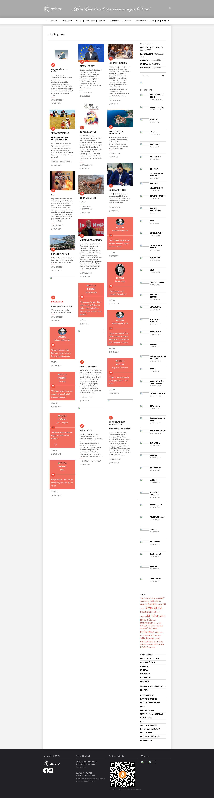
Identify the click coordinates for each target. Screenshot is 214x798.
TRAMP (151, 639)
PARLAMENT (151, 626)
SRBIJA (144, 638)
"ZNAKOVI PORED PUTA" (148, 598)
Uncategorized (57, 100)
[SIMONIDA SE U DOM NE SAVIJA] (144, 360)
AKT (162, 598)
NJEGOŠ (143, 626)
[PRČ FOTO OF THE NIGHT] (144, 98)
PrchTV (165, 21)
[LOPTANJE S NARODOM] (144, 323)
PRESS (142, 629)
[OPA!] (144, 273)
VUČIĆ (161, 642)
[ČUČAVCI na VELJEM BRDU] (144, 421)
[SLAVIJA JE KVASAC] (144, 286)
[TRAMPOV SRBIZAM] (144, 397)
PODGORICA (159, 626)
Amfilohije (144, 604)
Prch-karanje (115, 21)
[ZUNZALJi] (144, 135)
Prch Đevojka (140, 21)
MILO (154, 620)
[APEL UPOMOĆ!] (144, 582)
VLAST (156, 642)
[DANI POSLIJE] (144, 261)
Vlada (151, 642)
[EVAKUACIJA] (144, 446)
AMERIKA (158, 601)
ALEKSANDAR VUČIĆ (147, 601)
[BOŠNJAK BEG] (144, 335)
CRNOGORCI (145, 612)
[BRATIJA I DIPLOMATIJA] (144, 211)
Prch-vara (102, 21)
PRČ (146, 628)
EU (155, 612)
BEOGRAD (159, 604)
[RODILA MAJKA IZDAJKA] (144, 298)
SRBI (159, 635)
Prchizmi (128, 21)
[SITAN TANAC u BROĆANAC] (144, 249)
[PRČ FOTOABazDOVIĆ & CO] (144, 187)
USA (156, 639)
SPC (152, 635)
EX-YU (158, 612)
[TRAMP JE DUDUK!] (144, 520)
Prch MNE (54, 21)
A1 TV (158, 598)
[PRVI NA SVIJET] (144, 508)
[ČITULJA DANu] (144, 310)
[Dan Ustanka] (144, 147)
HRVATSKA (143, 616)
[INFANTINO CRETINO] (144, 199)
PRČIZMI (112, 252)
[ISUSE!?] (144, 372)
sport (156, 635)
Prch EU (78, 21)
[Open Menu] (170, 8)
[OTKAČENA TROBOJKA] (144, 496)
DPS (152, 612)
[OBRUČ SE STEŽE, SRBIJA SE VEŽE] (144, 384)
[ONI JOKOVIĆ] (144, 545)
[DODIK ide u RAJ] (144, 471)
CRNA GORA (154, 608)
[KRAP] (144, 224)
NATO (155, 623)
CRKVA (142, 608)
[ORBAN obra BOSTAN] (144, 434)
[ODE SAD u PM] (144, 160)
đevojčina (152, 647)
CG (164, 604)
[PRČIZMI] (144, 458)
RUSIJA (147, 635)
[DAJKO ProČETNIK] (144, 110)
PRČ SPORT (155, 632)
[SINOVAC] (144, 347)
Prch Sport (154, 21)
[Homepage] (54, 9)
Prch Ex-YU (67, 21)
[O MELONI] (144, 123)
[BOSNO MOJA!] (144, 557)
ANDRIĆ (152, 604)
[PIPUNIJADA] (144, 409)
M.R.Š (151, 616)
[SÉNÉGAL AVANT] (144, 236)
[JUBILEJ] (144, 483)
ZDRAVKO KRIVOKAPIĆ (146, 644)
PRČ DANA (153, 629)
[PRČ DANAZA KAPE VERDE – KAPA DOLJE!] (144, 172)
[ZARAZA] (144, 533)
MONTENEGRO (146, 623)
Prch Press (90, 21)
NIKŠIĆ (159, 623)
